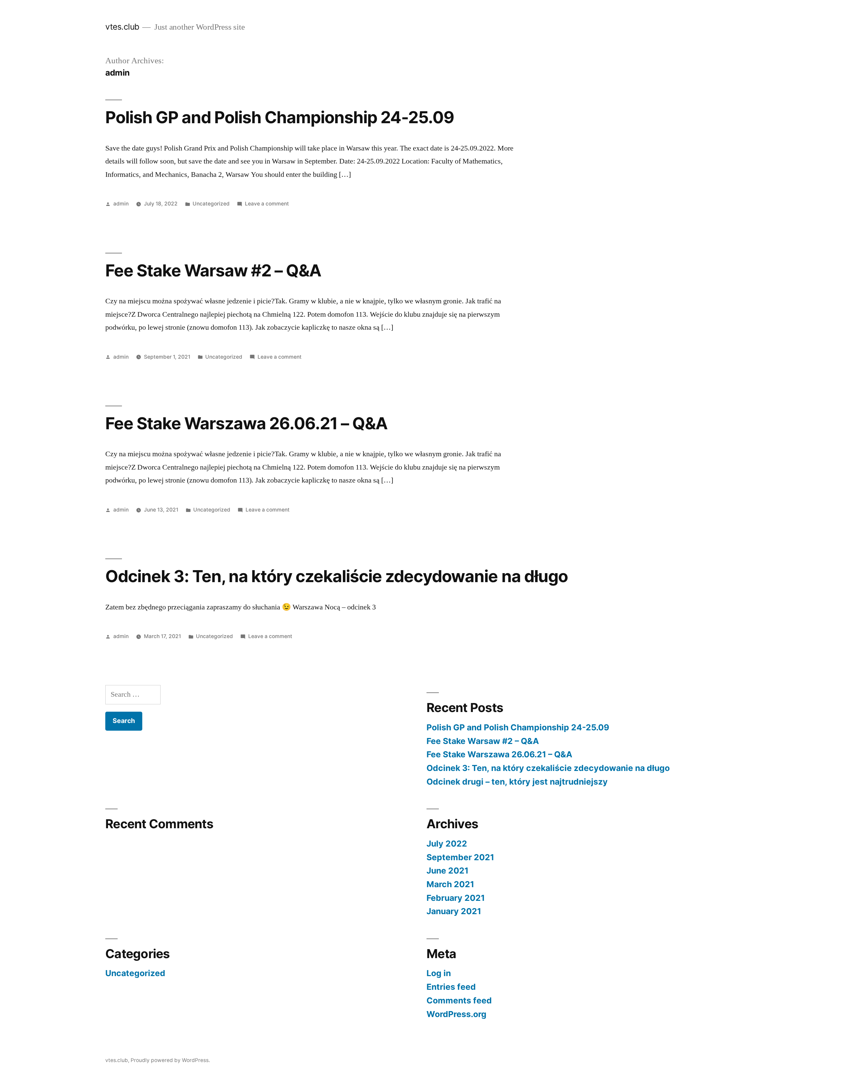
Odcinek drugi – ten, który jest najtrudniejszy (517, 782)
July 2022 (446, 844)
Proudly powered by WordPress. (170, 1060)
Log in (438, 973)
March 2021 (450, 884)
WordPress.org (456, 1014)
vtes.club (122, 27)
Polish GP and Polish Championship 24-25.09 (279, 117)
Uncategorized (211, 203)
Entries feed (451, 987)
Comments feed (459, 1000)
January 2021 (453, 911)
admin (121, 203)
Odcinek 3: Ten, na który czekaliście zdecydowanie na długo (336, 576)
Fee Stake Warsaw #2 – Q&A (213, 270)
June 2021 (447, 871)
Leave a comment (267, 203)
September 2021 (460, 857)
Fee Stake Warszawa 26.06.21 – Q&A (246, 423)
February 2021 (455, 898)
